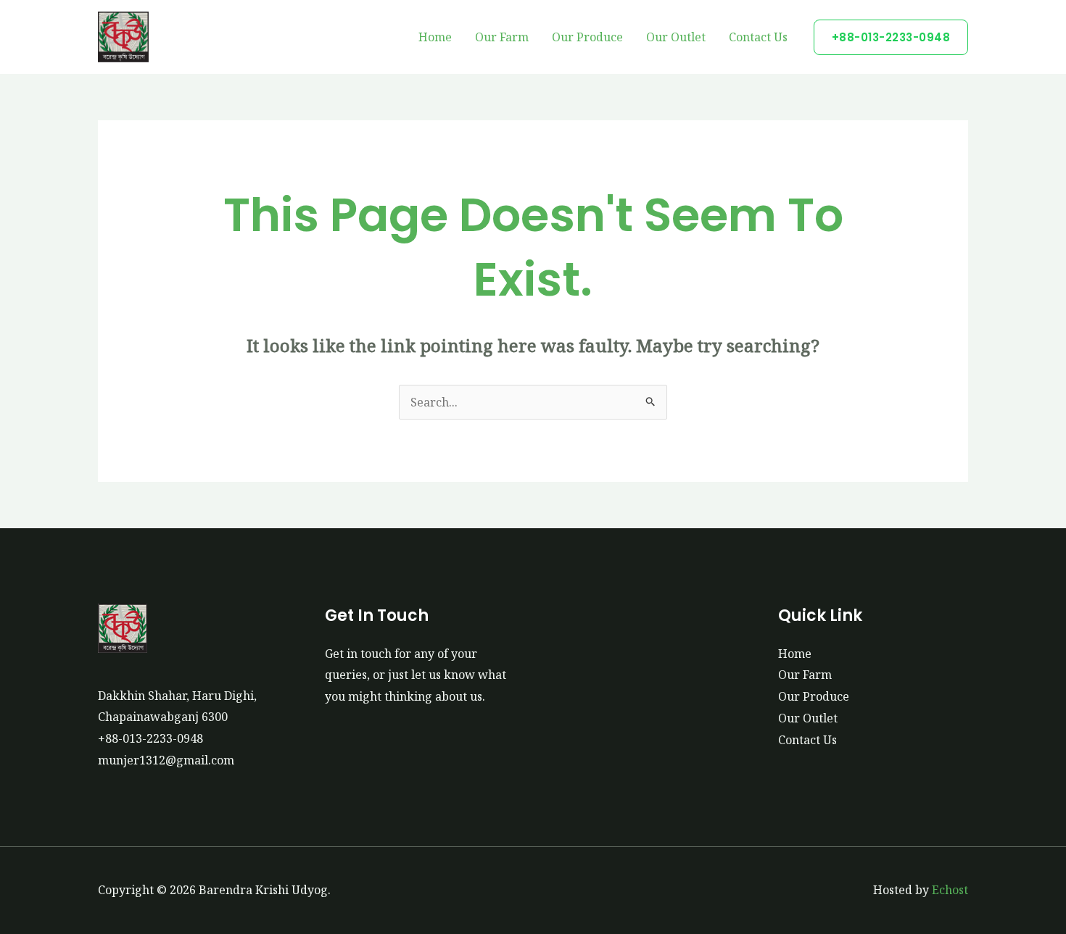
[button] (891, 37)
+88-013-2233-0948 (150, 738)
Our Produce (587, 37)
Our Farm (502, 37)
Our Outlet (676, 37)
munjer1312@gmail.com (166, 760)
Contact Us (758, 37)
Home (435, 37)
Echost (950, 890)
